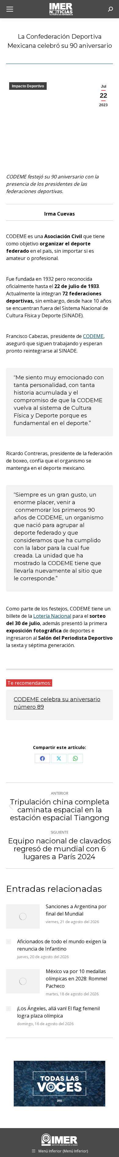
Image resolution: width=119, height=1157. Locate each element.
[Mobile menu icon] (9, 9)
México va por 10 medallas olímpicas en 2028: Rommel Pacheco (76, 978)
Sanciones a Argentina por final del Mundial (76, 910)
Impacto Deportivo (28, 86)
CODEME (93, 336)
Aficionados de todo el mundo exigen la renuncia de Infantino (61, 945)
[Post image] (23, 916)
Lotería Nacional (52, 616)
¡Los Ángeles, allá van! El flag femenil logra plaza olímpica (58, 1012)
